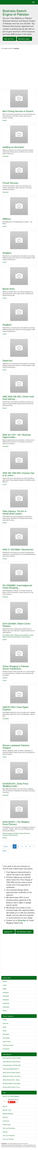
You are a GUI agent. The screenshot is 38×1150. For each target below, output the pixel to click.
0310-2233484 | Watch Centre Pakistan (16, 624)
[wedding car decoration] (19, 134)
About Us (5, 1117)
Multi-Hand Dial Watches (14, 637)
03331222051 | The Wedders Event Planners (16, 823)
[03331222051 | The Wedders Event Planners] (19, 809)
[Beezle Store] (19, 276)
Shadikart (7, 252)
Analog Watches (24, 635)
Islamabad (5, 156)
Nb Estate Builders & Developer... (12, 1083)
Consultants (6, 1049)
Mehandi (15, 835)
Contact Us (6, 1121)
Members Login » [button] (24, 39)
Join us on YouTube (8, 1139)
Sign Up (5, 1106)
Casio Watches (7, 635)
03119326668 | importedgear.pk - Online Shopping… (18, 586)
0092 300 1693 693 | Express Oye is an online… (18, 474)
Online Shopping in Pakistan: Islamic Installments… (16, 667)
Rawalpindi (6, 1000)
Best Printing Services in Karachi (18, 111)
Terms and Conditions (9, 1128)
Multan (5, 1010)
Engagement (11, 833)
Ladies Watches (26, 637)
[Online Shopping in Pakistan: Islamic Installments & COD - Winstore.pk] (19, 653)
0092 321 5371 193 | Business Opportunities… (17, 435)
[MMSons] (19, 206)
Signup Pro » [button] (8, 932)
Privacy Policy (6, 1124)
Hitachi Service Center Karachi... (12, 1072)
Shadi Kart (7, 360)
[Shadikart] (19, 240)
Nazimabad (6, 1003)
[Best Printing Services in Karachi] (19, 98)
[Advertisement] (19, 69)
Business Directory (8, 1113)
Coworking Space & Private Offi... (12, 1065)
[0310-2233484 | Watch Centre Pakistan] (19, 611)
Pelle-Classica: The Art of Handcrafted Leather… (14, 512)
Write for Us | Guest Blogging (11, 1096)
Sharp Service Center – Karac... (12, 1080)
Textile (4, 1020)
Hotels (4, 1031)
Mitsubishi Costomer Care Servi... (12, 1076)
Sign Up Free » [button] (9, 39)
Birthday (5, 833)
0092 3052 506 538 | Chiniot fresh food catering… (18, 397)
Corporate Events (8, 835)
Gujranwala (6, 1007)
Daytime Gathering (24, 833)
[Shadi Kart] (19, 348)
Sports (4, 1027)
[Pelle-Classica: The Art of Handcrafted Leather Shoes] (19, 498)
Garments (5, 1023)
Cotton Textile (6, 1041)
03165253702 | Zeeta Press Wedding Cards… (15, 784)
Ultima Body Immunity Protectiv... (12, 1061)
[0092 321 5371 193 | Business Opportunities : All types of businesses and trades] (19, 422)
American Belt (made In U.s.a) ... (12, 1087)
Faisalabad (6, 718)
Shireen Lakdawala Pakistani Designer (16, 746)
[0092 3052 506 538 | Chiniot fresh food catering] (19, 384)
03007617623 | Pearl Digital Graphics (15, 708)
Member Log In (7, 1110)
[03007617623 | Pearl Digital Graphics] (19, 694)
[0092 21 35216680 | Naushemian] (19, 537)
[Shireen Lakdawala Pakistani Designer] (19, 733)
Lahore (5, 262)
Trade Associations (8, 1045)
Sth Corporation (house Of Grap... (12, 1058)
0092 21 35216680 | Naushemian (18, 549)
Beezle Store (9, 288)
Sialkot (4, 989)
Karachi (5, 120)
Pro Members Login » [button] (24, 932)
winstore (5, 678)
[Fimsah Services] (19, 170)
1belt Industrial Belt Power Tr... (11, 1069)
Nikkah (17, 833)
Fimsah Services (10, 182)
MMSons (7, 218)
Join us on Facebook (8, 1135)
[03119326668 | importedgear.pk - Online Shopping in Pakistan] (19, 573)
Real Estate (6, 1034)
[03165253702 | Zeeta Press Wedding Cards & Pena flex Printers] (19, 771)
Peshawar (5, 597)
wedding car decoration (13, 146)
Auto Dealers (6, 1038)
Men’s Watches (15, 635)
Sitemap (5, 1132)
